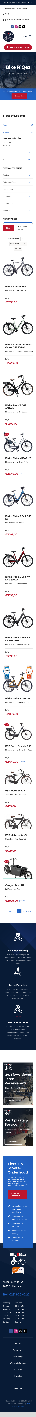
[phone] (23, 26)
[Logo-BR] (18, 1254)
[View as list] (20, 249)
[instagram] (16, 26)
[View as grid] (16, 249)
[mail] (20, 26)
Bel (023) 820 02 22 (16, 1294)
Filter (8, 228)
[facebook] (12, 26)
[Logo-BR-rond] (8, 31)
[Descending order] (27, 239)
